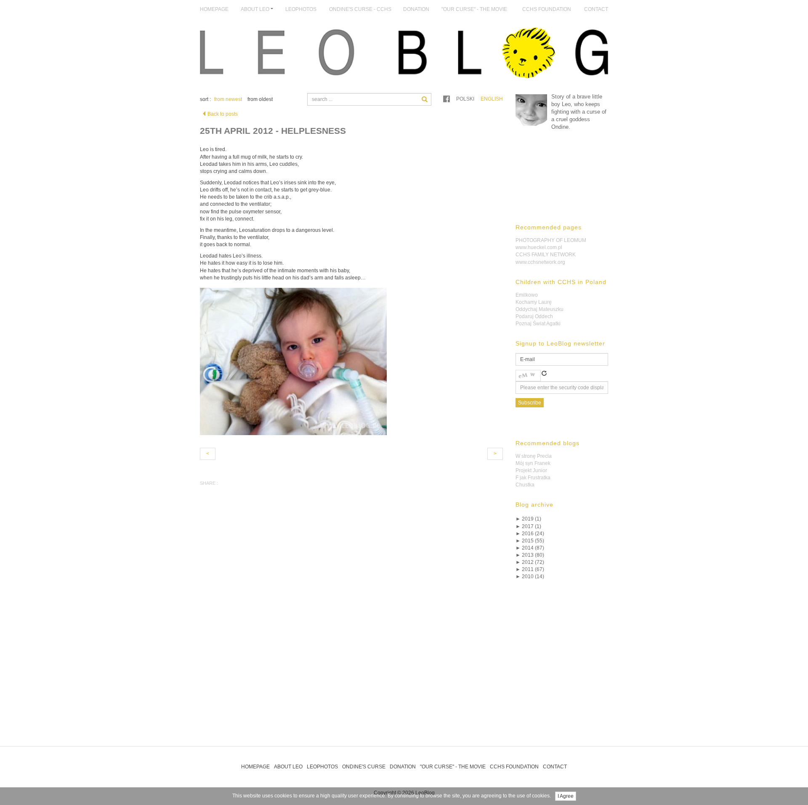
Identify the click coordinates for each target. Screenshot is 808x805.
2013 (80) (530, 555)
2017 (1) (528, 526)
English (492, 99)
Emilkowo (527, 295)
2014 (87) (530, 548)
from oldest (260, 99)
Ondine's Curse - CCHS (360, 9)
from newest (228, 99)
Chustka (525, 485)
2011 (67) (530, 569)
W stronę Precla (534, 456)
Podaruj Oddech (534, 316)
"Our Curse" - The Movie (474, 9)
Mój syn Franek (533, 463)
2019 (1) (528, 519)
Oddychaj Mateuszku (539, 309)
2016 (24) (530, 534)
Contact (596, 9)
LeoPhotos (300, 9)
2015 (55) (530, 541)
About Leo (288, 767)
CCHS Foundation (546, 9)
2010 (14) (530, 576)
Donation (416, 9)
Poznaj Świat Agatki (538, 324)
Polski (465, 99)
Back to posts (222, 114)
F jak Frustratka (533, 478)
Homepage (214, 9)
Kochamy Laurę (534, 302)
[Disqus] (351, 623)
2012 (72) (530, 562)
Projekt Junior (531, 470)
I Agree (566, 796)
